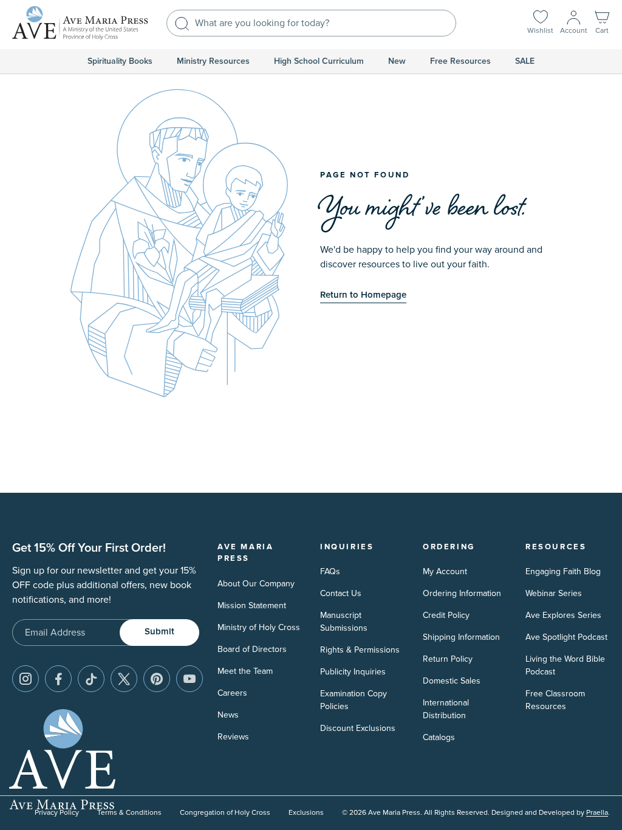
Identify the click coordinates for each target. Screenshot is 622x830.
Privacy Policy (57, 812)
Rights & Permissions (360, 650)
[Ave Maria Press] (80, 23)
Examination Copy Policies (353, 700)
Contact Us (340, 593)
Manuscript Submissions (343, 621)
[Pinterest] (156, 678)
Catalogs (439, 737)
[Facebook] (58, 678)
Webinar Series (553, 593)
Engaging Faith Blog (563, 571)
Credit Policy (446, 615)
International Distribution (446, 709)
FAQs (330, 571)
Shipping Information (461, 637)
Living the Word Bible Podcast (565, 665)
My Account (445, 571)
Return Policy (448, 659)
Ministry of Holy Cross (258, 627)
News (228, 715)
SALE (525, 61)
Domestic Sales (451, 681)
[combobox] (311, 23)
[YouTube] (189, 678)
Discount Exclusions (357, 728)
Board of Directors (252, 649)
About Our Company (256, 583)
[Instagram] (25, 678)
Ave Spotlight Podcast (566, 637)
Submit (159, 631)
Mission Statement (251, 605)
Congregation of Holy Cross (225, 812)
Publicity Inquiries (353, 672)
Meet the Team (245, 671)
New (397, 61)
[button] (602, 23)
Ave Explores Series (563, 615)
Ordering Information (462, 593)
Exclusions (306, 812)
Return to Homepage (363, 295)
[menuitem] (120, 61)
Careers (232, 693)
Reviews (233, 737)
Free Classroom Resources (555, 700)
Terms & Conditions (129, 812)
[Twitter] (124, 678)
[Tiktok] (91, 678)
